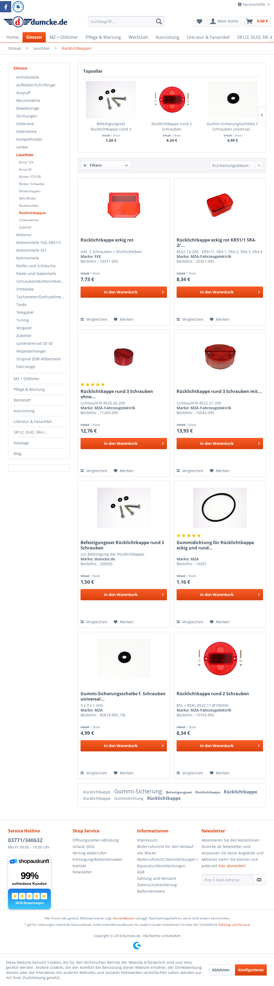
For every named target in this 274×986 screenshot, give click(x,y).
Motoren (24, 234)
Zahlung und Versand (156, 878)
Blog (17, 453)
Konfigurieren (251, 969)
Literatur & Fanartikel (33, 421)
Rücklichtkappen (32, 213)
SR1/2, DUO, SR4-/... (31, 432)
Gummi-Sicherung (138, 791)
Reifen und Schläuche (36, 265)
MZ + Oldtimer (27, 378)
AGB (140, 871)
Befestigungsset (179, 792)
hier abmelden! (232, 865)
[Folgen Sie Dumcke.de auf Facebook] (5, 6)
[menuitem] (126, 24)
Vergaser (24, 327)
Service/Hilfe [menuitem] (254, 4)
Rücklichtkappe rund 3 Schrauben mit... (219, 391)
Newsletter (82, 871)
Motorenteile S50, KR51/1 (38, 242)
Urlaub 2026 (83, 846)
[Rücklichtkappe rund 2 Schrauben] (171, 100)
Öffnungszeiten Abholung (96, 840)
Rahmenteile (27, 258)
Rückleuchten (29, 205)
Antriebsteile (27, 77)
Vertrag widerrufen (90, 852)
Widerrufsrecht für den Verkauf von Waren (165, 849)
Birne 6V (25, 169)
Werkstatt (22, 400)
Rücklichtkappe (97, 791)
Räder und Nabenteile (36, 273)
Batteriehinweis (151, 891)
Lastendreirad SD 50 (34, 343)
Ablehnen (221, 969)
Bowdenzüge (27, 108)
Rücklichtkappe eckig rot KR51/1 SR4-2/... (216, 242)
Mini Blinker (28, 198)
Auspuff (23, 92)
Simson (20, 68)
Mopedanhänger (31, 351)
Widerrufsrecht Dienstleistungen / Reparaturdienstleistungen (167, 862)
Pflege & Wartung (29, 389)
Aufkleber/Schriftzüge (35, 84)
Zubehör (25, 227)
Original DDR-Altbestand (38, 358)
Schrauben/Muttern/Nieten (40, 281)
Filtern (95, 165)
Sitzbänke (25, 289)
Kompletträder (29, 139)
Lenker (22, 147)
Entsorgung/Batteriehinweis (98, 859)
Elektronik (25, 123)
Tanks (21, 304)
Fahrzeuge (25, 366)
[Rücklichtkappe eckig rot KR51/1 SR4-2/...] (220, 205)
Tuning (22, 320)
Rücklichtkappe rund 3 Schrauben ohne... (117, 394)
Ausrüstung (24, 410)
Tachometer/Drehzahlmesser (41, 296)
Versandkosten (124, 918)
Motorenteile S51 (31, 250)
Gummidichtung (129, 798)
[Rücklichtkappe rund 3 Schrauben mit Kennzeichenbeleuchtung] (220, 357)
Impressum (147, 840)
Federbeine (26, 131)
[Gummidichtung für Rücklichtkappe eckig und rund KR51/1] (220, 508)
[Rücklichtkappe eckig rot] (124, 205)
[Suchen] (159, 21)
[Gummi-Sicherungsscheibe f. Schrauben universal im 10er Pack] (232, 100)
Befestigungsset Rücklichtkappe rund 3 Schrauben (111, 126)
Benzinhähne (28, 100)
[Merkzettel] (199, 21)
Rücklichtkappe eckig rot (107, 240)
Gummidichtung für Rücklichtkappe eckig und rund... (215, 545)
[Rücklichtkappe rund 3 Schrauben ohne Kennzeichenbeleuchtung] (124, 357)
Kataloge (21, 442)
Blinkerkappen (29, 191)
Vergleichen (96, 319)
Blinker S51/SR (30, 176)
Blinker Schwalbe (31, 184)
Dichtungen (26, 116)
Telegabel (25, 312)
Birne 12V (26, 162)
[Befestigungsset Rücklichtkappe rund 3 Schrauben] (111, 100)
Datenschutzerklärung (157, 884)
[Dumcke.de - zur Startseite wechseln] (35, 22)
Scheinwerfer (29, 220)
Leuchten (24, 154)
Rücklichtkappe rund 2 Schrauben (171, 126)
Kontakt (79, 865)
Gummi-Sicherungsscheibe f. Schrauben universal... (232, 126)
